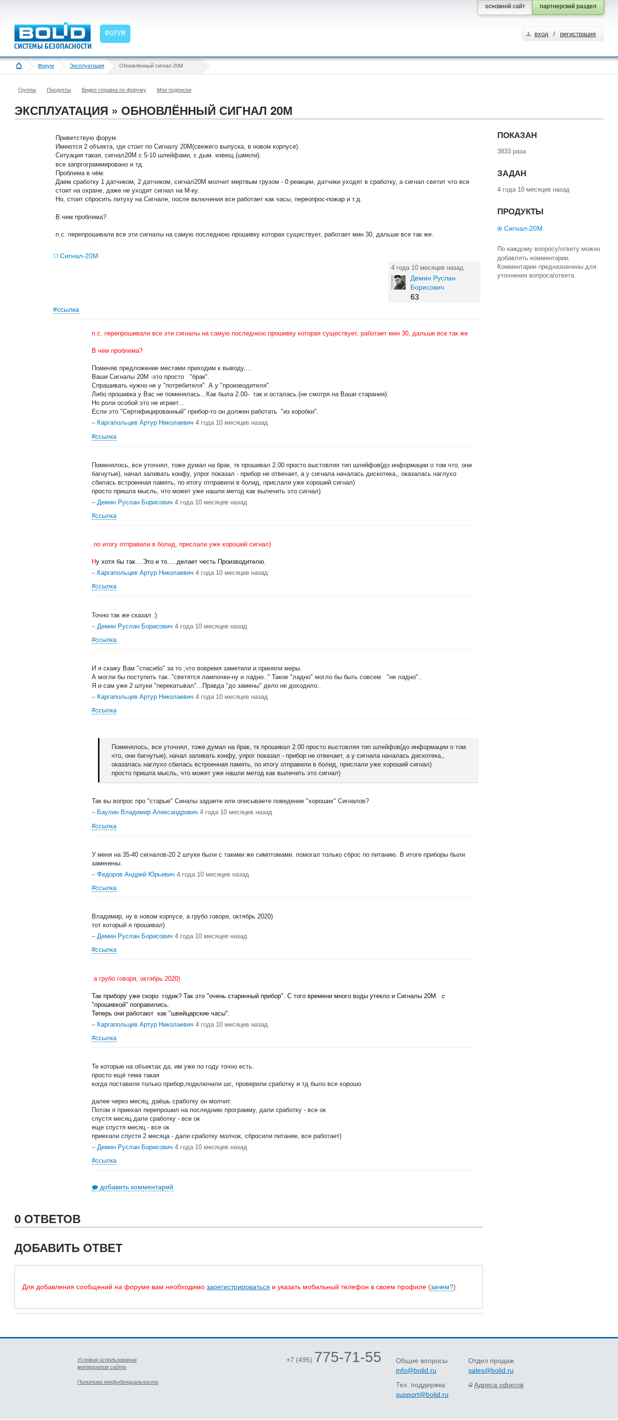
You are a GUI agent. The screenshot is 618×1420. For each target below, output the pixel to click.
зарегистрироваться (238, 1287)
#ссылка (66, 309)
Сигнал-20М (79, 256)
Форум (46, 66)
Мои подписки (174, 90)
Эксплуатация (87, 66)
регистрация (578, 34)
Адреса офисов (498, 1385)
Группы (27, 90)
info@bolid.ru (416, 1370)
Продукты (59, 90)
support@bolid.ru (422, 1394)
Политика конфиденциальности (117, 1382)
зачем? (442, 1287)
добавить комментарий (136, 1187)
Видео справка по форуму (114, 90)
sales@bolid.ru (491, 1370)
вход (541, 34)
